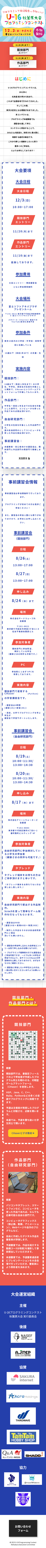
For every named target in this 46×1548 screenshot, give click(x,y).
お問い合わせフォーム (23, 1528)
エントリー (23, 51)
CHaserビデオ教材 (22, 1133)
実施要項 (23, 458)
